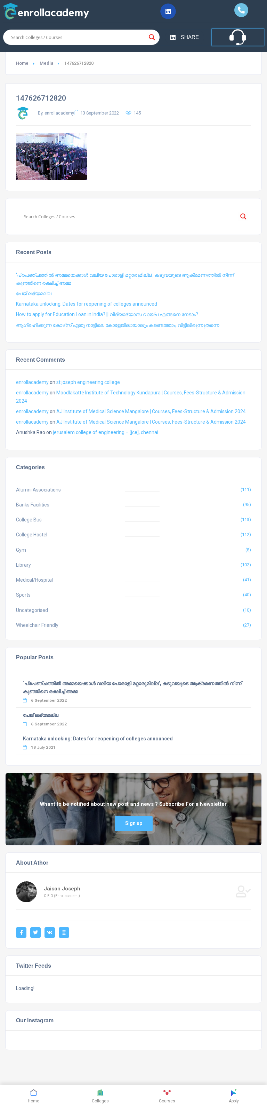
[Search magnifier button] (152, 37)
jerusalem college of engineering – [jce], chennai (105, 432)
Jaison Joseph (62, 889)
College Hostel (31, 534)
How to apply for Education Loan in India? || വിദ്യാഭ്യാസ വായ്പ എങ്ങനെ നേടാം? (107, 314)
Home (22, 63)
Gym (21, 550)
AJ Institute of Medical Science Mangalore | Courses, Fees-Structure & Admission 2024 (151, 411)
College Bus (29, 519)
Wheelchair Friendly (37, 625)
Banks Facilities (32, 505)
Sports (23, 595)
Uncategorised (32, 610)
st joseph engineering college (88, 382)
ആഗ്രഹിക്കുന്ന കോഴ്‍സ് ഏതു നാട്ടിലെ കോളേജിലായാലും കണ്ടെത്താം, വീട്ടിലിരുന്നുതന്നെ (117, 325)
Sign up (133, 823)
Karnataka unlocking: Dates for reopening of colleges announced (86, 304)
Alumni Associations (38, 490)
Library (23, 565)
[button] (168, 11)
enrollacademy (32, 382)
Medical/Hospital (34, 580)
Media (46, 63)
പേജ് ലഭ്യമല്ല (33, 293)
